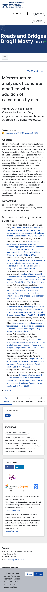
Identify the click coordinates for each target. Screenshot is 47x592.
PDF (8, 415)
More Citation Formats (16, 432)
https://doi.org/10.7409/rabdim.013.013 (21, 133)
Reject (29, 574)
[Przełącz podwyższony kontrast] (27, 13)
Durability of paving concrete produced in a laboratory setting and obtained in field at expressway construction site (25, 309)
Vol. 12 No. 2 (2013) (35, 71)
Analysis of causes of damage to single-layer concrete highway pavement (26, 361)
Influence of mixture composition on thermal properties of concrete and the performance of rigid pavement (25, 230)
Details (6, 401)
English (38, 21)
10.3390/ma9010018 (12, 531)
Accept (39, 574)
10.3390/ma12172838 (12, 510)
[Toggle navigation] (5, 57)
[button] (9, 467)
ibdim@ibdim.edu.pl (16, 559)
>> (9, 390)
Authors (41, 401)
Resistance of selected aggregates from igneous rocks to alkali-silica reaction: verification (25, 326)
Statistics (29, 401)
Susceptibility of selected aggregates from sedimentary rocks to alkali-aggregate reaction (26, 342)
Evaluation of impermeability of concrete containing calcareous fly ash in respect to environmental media (26, 277)
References (18, 401)
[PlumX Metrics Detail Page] (12, 477)
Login (39, 14)
